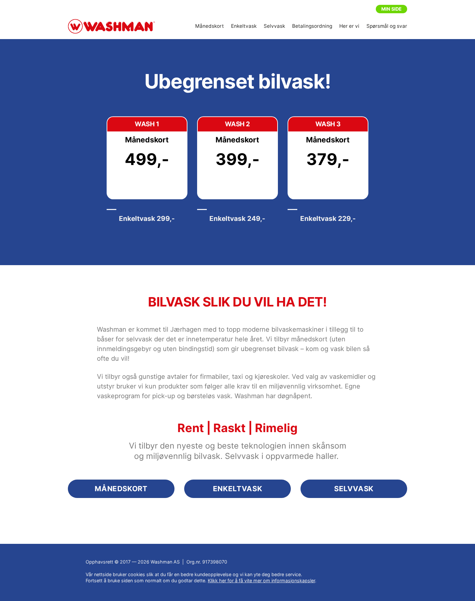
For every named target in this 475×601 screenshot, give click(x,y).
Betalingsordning (312, 26)
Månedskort (209, 26)
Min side (391, 9)
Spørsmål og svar (386, 26)
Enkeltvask (244, 26)
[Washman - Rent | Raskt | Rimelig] (111, 26)
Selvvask (274, 26)
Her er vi (349, 26)
